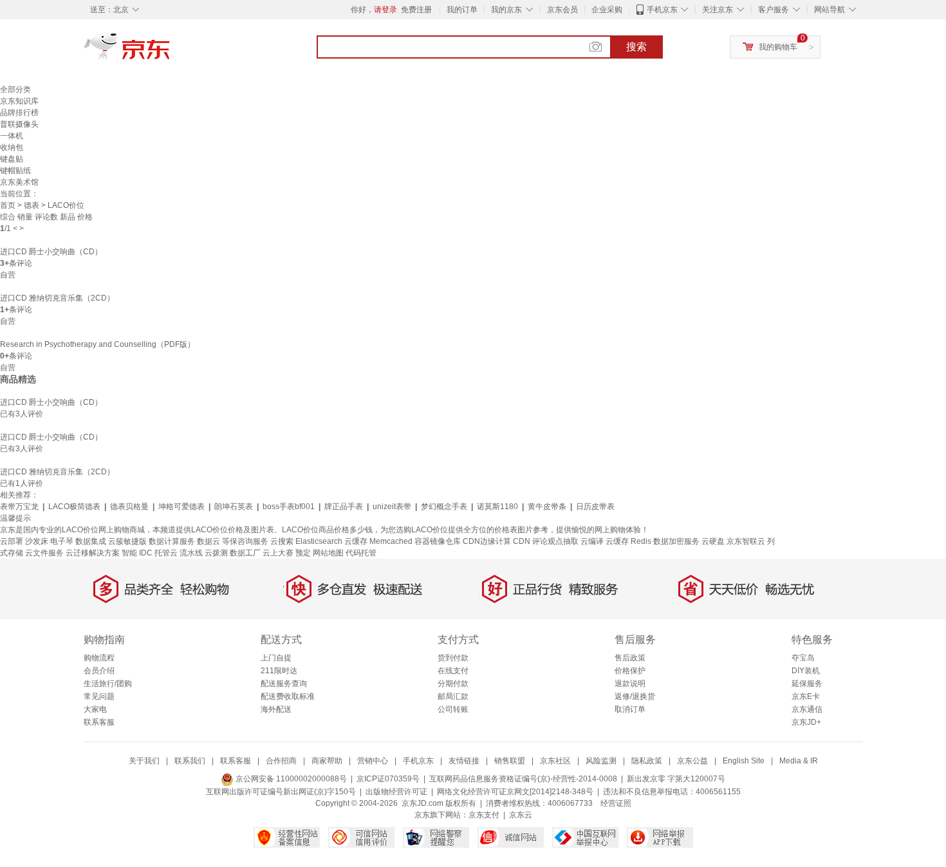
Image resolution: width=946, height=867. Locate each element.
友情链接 (464, 760)
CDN (522, 541)
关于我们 (144, 760)
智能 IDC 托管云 (150, 552)
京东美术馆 (19, 182)
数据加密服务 (676, 541)
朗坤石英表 (233, 506)
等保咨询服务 (245, 541)
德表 (31, 205)
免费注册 (416, 9)
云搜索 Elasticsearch (306, 541)
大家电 (95, 709)
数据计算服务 (172, 541)
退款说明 (630, 683)
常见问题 (99, 696)
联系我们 (189, 760)
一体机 (11, 135)
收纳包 (11, 147)
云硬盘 (713, 541)
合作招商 (281, 760)
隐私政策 (646, 760)
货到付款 (453, 657)
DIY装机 (806, 670)
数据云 (208, 541)
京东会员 (562, 9)
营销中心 (372, 760)
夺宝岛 (803, 657)
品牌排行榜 (19, 112)
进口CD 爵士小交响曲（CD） (51, 251)
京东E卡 (806, 696)
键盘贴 (11, 158)
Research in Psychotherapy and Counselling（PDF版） (97, 344)
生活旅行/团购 (108, 683)
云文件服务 (44, 552)
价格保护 (630, 670)
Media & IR (798, 760)
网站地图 (328, 552)
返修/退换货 (635, 696)
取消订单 (630, 709)
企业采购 (606, 9)
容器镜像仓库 (437, 541)
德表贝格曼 (129, 506)
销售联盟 (509, 760)
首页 (7, 205)
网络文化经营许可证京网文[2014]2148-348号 (515, 791)
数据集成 (90, 541)
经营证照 (615, 803)
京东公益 (692, 760)
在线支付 (453, 670)
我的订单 (462, 9)
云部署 (11, 541)
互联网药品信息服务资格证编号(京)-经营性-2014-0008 (523, 778)
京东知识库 (19, 101)
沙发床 (36, 541)
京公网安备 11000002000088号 (290, 778)
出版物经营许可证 (396, 791)
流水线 (191, 552)
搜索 (636, 46)
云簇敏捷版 (127, 541)
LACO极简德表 (74, 506)
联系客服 (99, 722)
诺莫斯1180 (497, 506)
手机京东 (662, 9)
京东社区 (555, 760)
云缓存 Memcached (378, 541)
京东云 (520, 814)
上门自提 (276, 657)
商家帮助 (326, 760)
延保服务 (807, 683)
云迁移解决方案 (93, 552)
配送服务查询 (284, 683)
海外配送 (276, 709)
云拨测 (216, 552)
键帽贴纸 (15, 170)
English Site (744, 760)
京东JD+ (806, 722)
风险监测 (601, 760)
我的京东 (506, 9)
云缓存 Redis (628, 541)
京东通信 (807, 709)
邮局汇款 (453, 696)
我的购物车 (778, 46)
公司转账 (453, 709)
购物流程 (99, 657)
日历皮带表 (595, 506)
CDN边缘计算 (487, 541)
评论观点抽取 (555, 541)
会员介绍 (99, 670)
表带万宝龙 (19, 506)
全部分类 (15, 89)
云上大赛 (278, 552)
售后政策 (630, 657)
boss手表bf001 (289, 506)
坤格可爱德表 (181, 506)
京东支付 (483, 814)
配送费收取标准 (288, 696)
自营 (7, 274)
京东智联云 (746, 541)
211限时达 (279, 670)
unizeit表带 (392, 506)
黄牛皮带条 (547, 506)
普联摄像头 (19, 124)
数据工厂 (245, 552)
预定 (303, 552)
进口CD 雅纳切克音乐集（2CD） (57, 298)
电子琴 (61, 541)
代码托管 (361, 552)
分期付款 (453, 683)
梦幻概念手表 (444, 506)
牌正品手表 (343, 506)
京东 (170, 51)
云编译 (592, 541)
